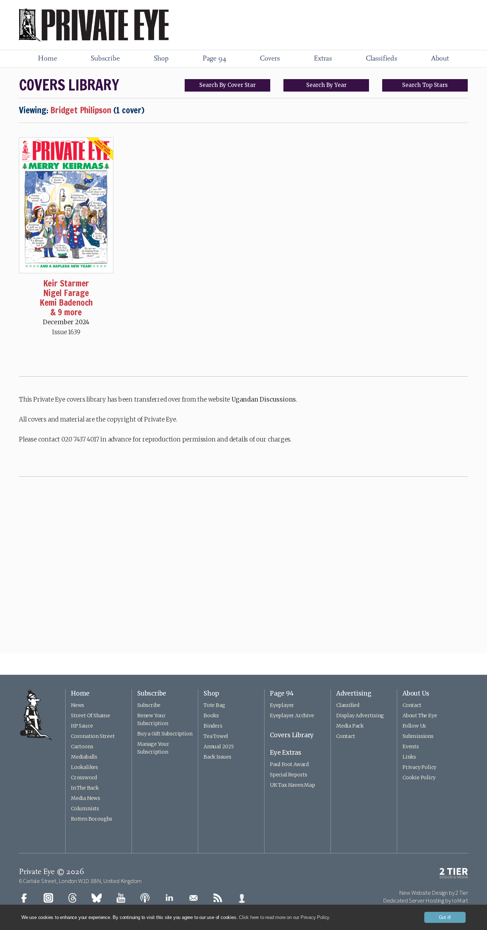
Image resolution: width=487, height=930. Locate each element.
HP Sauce (82, 726)
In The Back (85, 788)
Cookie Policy (419, 777)
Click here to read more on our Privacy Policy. (284, 917)
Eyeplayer (282, 705)
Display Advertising (360, 715)
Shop (161, 59)
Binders (213, 726)
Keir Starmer (66, 283)
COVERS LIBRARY (69, 84)
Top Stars (425, 85)
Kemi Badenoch (66, 302)
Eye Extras (285, 752)
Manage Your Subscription (153, 748)
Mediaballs (84, 757)
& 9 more (66, 312)
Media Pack (350, 726)
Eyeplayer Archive (292, 715)
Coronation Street (93, 736)
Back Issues (217, 757)
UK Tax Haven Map (292, 785)
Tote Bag (214, 705)
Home (47, 59)
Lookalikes (84, 767)
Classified (347, 705)
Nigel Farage (66, 293)
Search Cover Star (227, 85)
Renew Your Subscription (152, 719)
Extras (323, 59)
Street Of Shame (90, 715)
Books (211, 715)
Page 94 (214, 59)
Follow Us (414, 726)
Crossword (84, 777)
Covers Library (292, 735)
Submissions (418, 736)
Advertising (353, 693)
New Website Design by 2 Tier (433, 893)
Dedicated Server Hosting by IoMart (425, 900)
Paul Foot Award (289, 764)
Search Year (326, 85)
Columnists (85, 808)
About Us (416, 693)
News (77, 705)
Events (411, 746)
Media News (85, 798)
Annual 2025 (219, 746)
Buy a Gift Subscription (164, 733)
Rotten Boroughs (91, 819)
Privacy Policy (419, 767)
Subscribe (105, 59)
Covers (270, 59)
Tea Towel (216, 736)
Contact (345, 736)
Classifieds (381, 59)
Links (409, 757)
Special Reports (288, 774)
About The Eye (420, 715)
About (440, 59)
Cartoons (82, 746)
